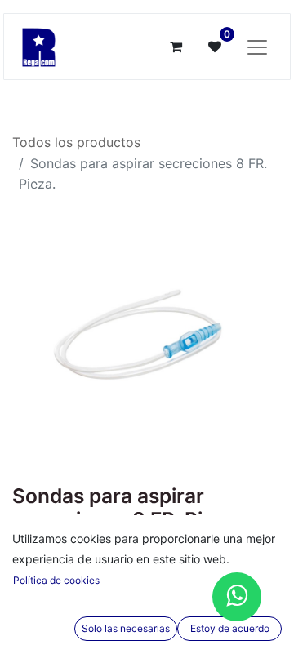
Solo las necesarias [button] (126, 628)
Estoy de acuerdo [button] (230, 628)
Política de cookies (56, 580)
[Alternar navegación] (257, 46)
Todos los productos (76, 142)
